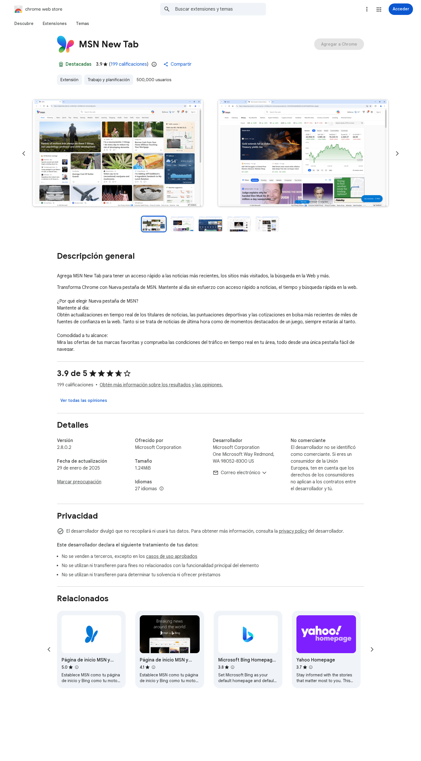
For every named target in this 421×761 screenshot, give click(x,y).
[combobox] (220, 9)
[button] (379, 9)
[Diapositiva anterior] (23, 153)
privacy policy (293, 531)
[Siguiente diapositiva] (397, 153)
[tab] (24, 23)
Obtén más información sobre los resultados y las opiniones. (161, 385)
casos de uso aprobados (171, 556)
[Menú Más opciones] (367, 9)
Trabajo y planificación (109, 79)
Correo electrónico (240, 473)
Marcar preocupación (79, 482)
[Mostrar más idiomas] (161, 488)
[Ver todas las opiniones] (84, 400)
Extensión (69, 79)
